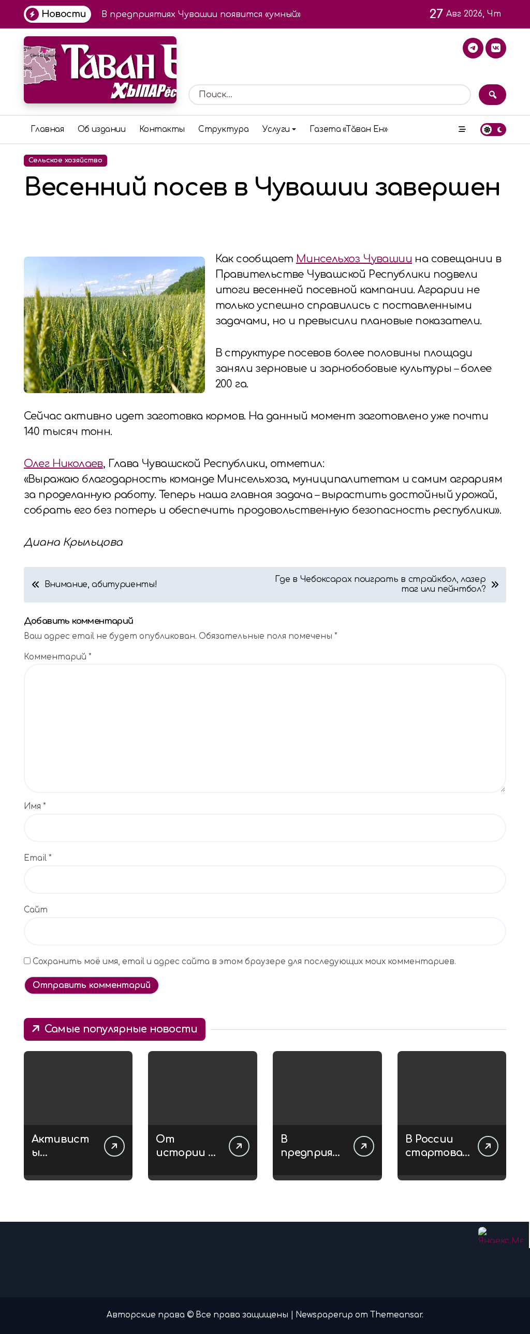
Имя (35, 806)
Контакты (162, 129)
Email (38, 858)
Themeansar (396, 1315)
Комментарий (58, 657)
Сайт (36, 910)
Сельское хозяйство (65, 160)
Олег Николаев (63, 464)
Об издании (101, 129)
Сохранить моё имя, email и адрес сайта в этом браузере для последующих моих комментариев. (244, 961)
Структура (223, 129)
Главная (47, 129)
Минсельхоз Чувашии (354, 259)
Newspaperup (324, 1315)
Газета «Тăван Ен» (348, 129)
